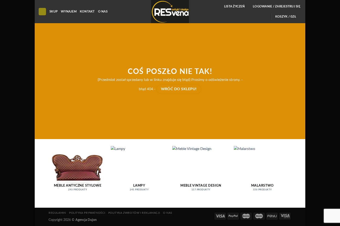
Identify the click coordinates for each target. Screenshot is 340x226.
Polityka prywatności (87, 212)
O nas (103, 11)
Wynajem (69, 11)
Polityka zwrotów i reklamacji (134, 212)
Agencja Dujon (86, 220)
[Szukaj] (42, 12)
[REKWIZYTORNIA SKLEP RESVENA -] (170, 11)
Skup (53, 11)
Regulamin (57, 212)
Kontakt (87, 11)
